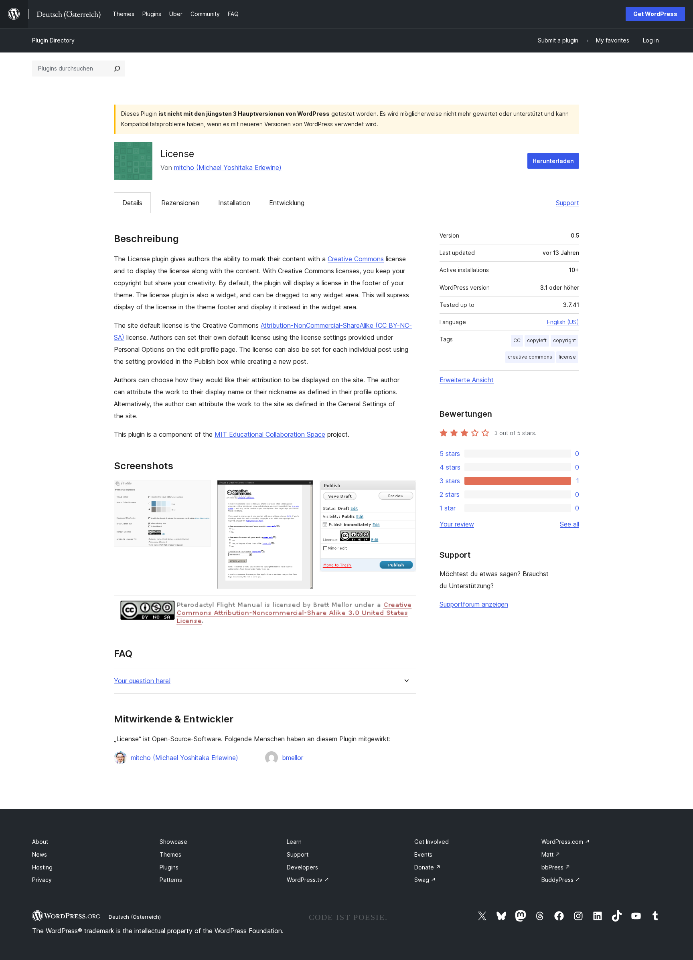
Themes (170, 854)
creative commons (530, 357)
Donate (427, 867)
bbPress (555, 867)
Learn (294, 841)
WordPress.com (565, 841)
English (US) (563, 322)
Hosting (42, 867)
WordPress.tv (308, 879)
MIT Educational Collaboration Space (270, 434)
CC (517, 340)
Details (132, 203)
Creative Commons (356, 259)
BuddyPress (560, 879)
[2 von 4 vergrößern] (302, 491)
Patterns (171, 879)
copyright (564, 340)
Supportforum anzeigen (474, 604)
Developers (302, 867)
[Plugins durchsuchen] (117, 69)
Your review (457, 524)
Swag (425, 879)
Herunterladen (553, 160)
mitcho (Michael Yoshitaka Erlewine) (228, 167)
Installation (234, 203)
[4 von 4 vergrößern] (405, 606)
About (40, 841)
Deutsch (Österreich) (135, 917)
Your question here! (142, 681)
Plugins (169, 867)
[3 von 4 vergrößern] (405, 491)
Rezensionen (180, 203)
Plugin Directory (53, 40)
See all (569, 524)
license (567, 357)
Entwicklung (286, 203)
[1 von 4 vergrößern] (200, 491)
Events (423, 854)
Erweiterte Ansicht (467, 380)
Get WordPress (655, 13)
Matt (550, 854)
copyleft (537, 340)
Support (567, 203)
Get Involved (431, 841)
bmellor (292, 758)
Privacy (42, 879)
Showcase (173, 841)
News (39, 854)
